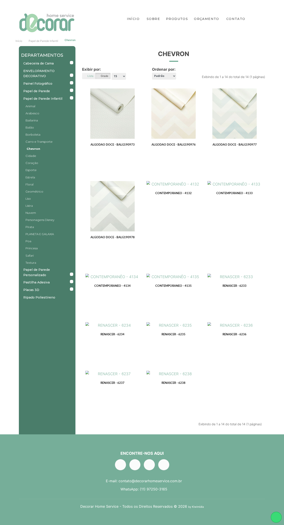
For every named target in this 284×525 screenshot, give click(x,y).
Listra (29, 205)
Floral (30, 184)
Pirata (30, 227)
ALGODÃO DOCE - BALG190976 (174, 144)
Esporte (31, 170)
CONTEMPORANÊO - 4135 (173, 286)
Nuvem (31, 213)
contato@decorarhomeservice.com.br (150, 481)
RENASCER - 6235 (173, 334)
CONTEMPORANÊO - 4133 (234, 193)
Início (133, 19)
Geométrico (34, 191)
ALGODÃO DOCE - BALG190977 (235, 144)
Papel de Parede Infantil (43, 41)
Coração (32, 163)
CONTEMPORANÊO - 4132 (173, 193)
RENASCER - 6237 (112, 383)
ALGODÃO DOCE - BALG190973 (113, 144)
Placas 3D (31, 290)
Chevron (70, 40)
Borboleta (33, 134)
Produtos (177, 19)
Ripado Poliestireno (39, 297)
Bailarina (32, 120)
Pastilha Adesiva (36, 282)
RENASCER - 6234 (112, 334)
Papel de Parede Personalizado (36, 272)
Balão (30, 127)
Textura (31, 262)
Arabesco (32, 113)
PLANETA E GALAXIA (40, 234)
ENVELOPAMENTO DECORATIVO (39, 73)
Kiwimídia (198, 506)
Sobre (153, 19)
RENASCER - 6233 (235, 286)
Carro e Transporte (39, 141)
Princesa (32, 248)
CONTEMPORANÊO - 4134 (112, 286)
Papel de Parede (36, 91)
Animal (30, 106)
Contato (235, 19)
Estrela (30, 177)
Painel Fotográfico (37, 84)
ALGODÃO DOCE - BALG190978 (113, 237)
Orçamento (206, 19)
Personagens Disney (40, 220)
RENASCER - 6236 (235, 334)
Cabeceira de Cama (38, 63)
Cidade (31, 156)
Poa (28, 241)
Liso (28, 198)
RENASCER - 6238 (173, 383)
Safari (30, 255)
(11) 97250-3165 (153, 489)
